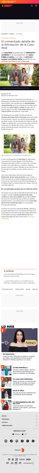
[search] (32, 6)
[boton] (28, 416)
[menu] (36, 5)
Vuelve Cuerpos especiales (9, 1)
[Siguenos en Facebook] (22, 442)
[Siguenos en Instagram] (16, 442)
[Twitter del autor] (10, 94)
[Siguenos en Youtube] (6, 442)
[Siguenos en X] (27, 442)
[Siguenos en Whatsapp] (33, 442)
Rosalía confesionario (7, 2)
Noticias (11, 34)
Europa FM (4, 34)
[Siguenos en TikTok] (11, 442)
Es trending (19, 34)
